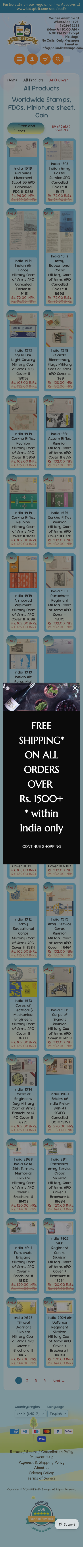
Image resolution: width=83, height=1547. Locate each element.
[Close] (75, 688)
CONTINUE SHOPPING (41, 846)
